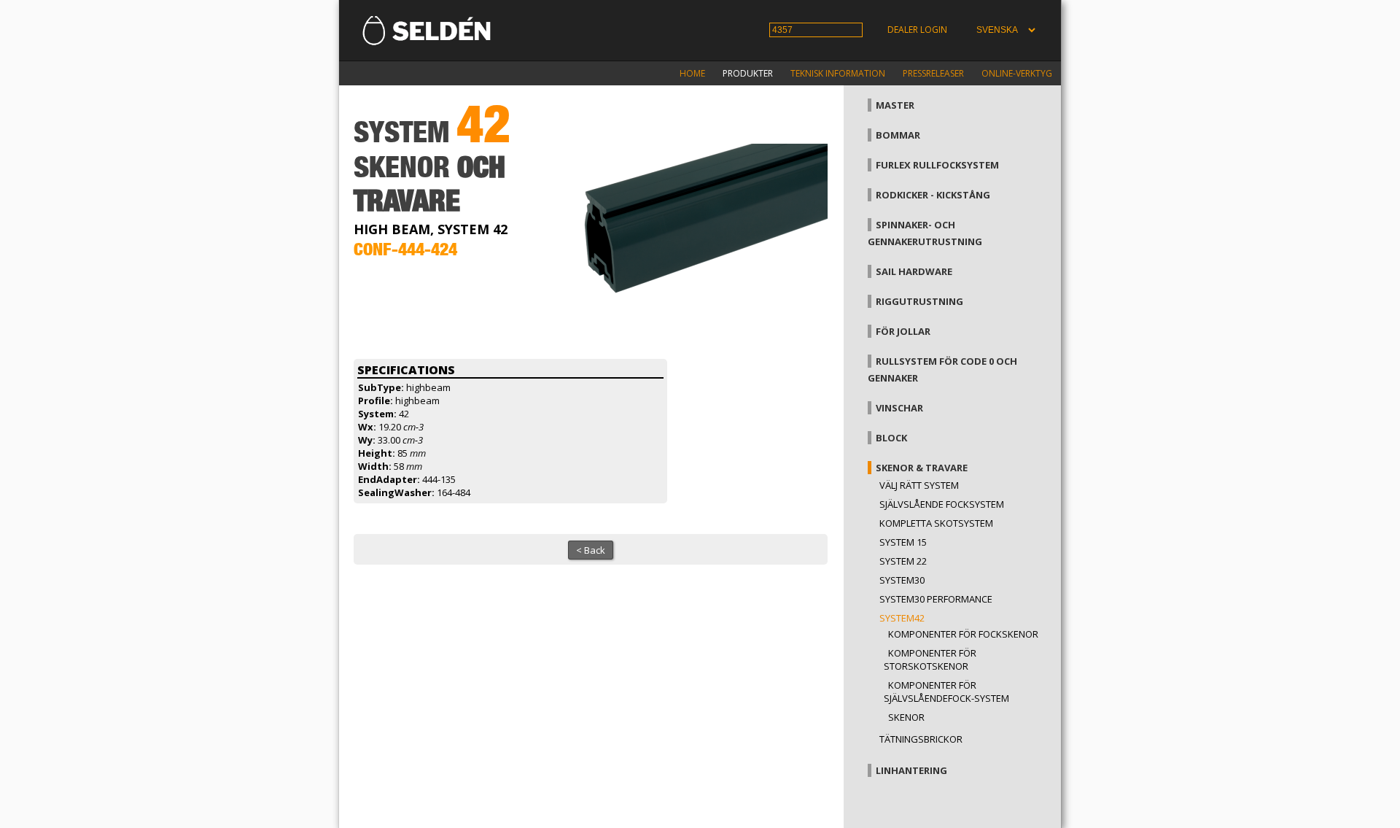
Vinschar (899, 407)
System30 (902, 580)
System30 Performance (935, 598)
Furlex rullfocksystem (937, 164)
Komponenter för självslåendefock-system (946, 691)
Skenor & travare (922, 467)
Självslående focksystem (941, 504)
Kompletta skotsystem (936, 523)
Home (692, 73)
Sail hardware (914, 271)
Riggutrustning (919, 301)
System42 (902, 617)
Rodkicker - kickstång (933, 194)
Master (895, 105)
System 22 (903, 561)
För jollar (903, 331)
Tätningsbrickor (920, 739)
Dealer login (917, 29)
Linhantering (911, 770)
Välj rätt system (919, 485)
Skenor (906, 717)
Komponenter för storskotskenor (930, 659)
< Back (590, 550)
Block (891, 437)
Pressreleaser (933, 73)
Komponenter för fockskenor (963, 634)
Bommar (898, 135)
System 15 (903, 542)
